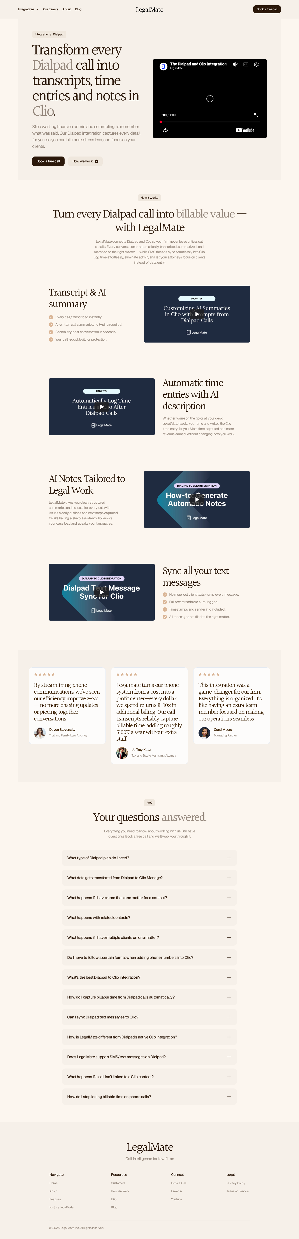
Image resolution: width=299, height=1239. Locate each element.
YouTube (176, 1199)
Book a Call (178, 1183)
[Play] (197, 314)
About (53, 1191)
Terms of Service (237, 1191)
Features (55, 1199)
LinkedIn (176, 1191)
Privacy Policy (236, 1183)
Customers (118, 1183)
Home (53, 1183)
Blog (114, 1207)
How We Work (120, 1191)
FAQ (113, 1199)
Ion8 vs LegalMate (61, 1207)
